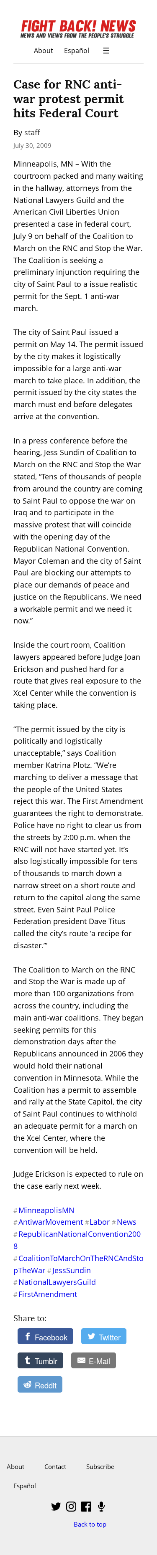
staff (32, 132)
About (43, 50)
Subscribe (100, 1466)
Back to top (90, 1524)
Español (76, 50)
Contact (55, 1466)
